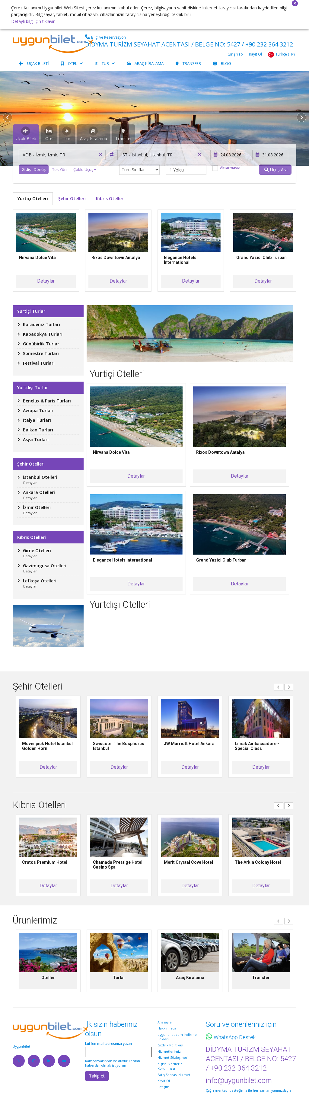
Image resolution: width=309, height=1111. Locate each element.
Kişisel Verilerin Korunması (170, 1066)
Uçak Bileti (38, 63)
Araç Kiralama (149, 63)
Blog (226, 63)
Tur (105, 63)
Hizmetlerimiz (169, 1051)
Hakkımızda (167, 1028)
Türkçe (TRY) (286, 54)
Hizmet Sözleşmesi (173, 1057)
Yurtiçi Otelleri (33, 198)
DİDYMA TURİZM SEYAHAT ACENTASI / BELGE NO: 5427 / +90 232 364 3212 (189, 44)
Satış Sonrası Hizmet (174, 1074)
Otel (72, 63)
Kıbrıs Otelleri (110, 198)
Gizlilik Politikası (170, 1045)
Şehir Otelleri (72, 198)
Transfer (192, 63)
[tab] (26, 134)
